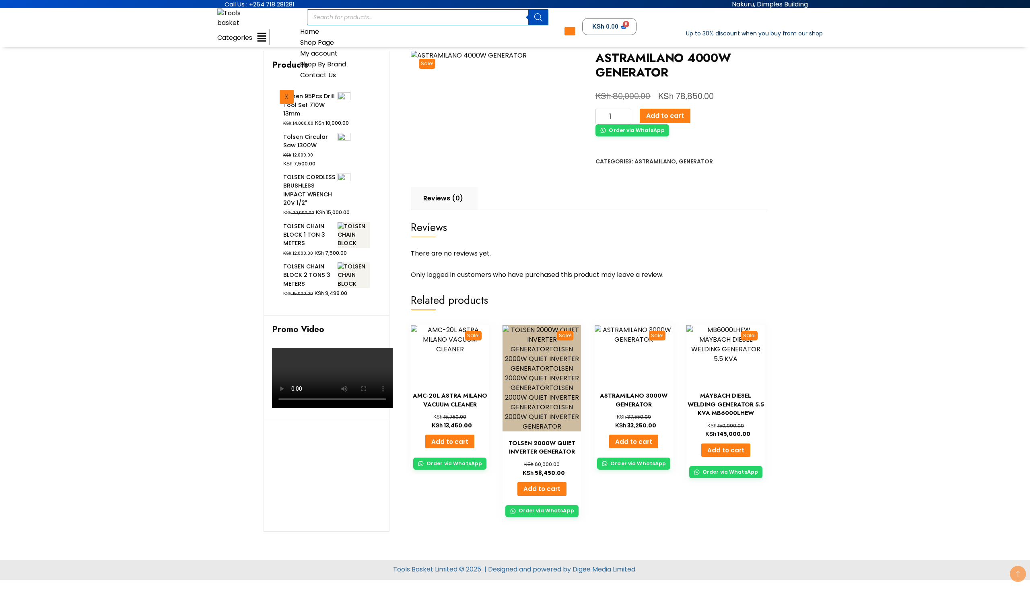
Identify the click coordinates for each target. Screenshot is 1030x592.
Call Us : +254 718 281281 (260, 4)
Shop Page (317, 42)
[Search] (538, 17)
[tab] (443, 198)
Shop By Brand (323, 64)
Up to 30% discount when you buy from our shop (754, 33)
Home (309, 31)
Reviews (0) (443, 198)
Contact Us (318, 75)
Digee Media (592, 569)
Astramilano (655, 161)
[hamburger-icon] (569, 31)
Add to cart (665, 115)
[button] (261, 37)
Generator (696, 161)
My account (319, 53)
